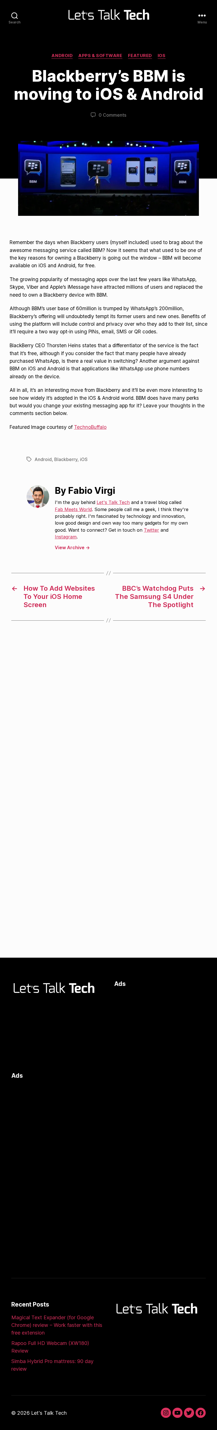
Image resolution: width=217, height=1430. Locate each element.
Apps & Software (100, 55)
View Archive (72, 547)
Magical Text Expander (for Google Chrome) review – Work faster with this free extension (56, 1325)
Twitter (151, 530)
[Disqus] (108, 719)
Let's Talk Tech (113, 502)
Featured (140, 55)
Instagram (66, 537)
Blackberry (65, 459)
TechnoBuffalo (90, 427)
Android (62, 55)
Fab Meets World (73, 509)
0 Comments (112, 115)
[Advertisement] (160, 1028)
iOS (162, 55)
